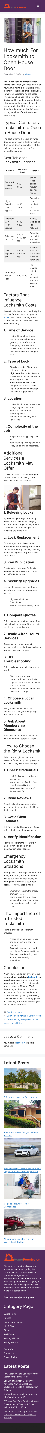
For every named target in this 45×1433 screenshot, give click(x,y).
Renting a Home (14, 1012)
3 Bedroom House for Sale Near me (21, 1097)
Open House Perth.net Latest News (24, 1016)
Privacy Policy (10, 1357)
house (6, 317)
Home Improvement (13, 1322)
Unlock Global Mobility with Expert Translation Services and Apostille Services (20, 1414)
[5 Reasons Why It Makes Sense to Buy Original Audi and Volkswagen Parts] (22, 1151)
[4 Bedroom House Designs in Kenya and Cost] (22, 1114)
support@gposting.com (22, 1297)
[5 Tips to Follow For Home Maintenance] (22, 1187)
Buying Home (10, 1314)
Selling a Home (11, 1342)
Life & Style (9, 1326)
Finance (7, 1318)
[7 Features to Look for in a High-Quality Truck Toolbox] (22, 1222)
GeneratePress (22, 1429)
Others (7, 1330)
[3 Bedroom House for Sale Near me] (22, 1081)
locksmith (33, 977)
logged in (20, 1043)
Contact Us (9, 1353)
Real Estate (9, 1334)
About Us (8, 1349)
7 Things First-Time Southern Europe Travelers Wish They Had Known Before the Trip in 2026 (21, 1404)
